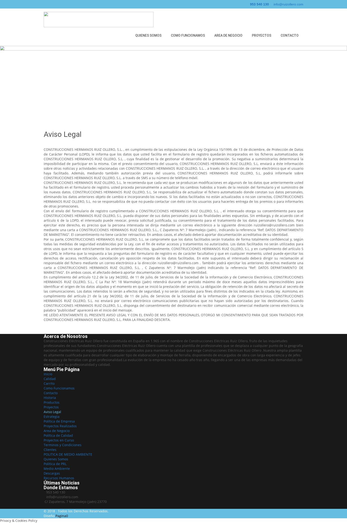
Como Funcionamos (188, 35)
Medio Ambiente (57, 468)
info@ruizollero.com (288, 4)
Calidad (50, 378)
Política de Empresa (59, 421)
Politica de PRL (55, 464)
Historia (50, 397)
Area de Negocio (228, 35)
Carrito (49, 383)
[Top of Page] (333, 510)
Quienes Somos (148, 35)
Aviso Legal (52, 412)
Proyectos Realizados (60, 426)
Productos (51, 402)
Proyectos (261, 35)
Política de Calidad (58, 435)
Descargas (52, 473)
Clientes (50, 449)
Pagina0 (61, 516)
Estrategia (51, 416)
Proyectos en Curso (59, 440)
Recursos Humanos (59, 478)
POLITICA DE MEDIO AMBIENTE (68, 454)
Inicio (48, 374)
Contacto (290, 35)
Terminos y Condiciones (62, 445)
